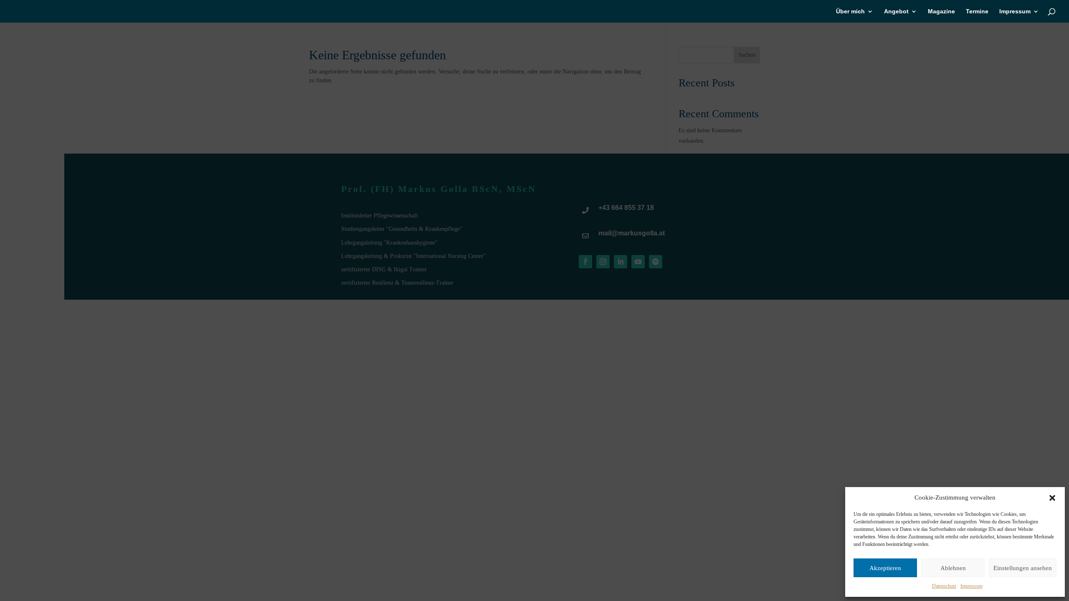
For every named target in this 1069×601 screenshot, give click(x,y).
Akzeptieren (885, 568)
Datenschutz (944, 586)
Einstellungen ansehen (1022, 568)
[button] (1052, 498)
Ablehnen (953, 568)
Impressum (971, 586)
